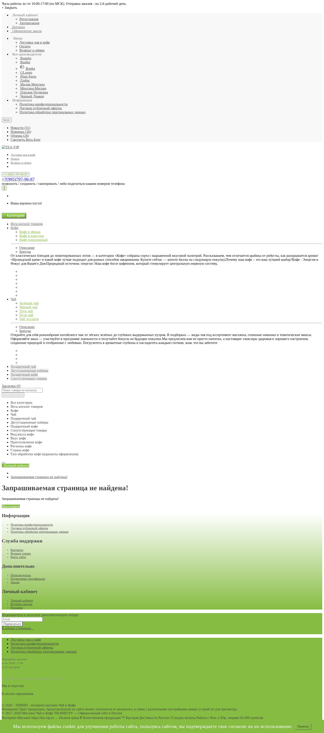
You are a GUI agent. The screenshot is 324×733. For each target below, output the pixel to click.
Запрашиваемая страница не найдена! (39, 477)
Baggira (25, 58)
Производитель (21, 575)
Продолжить (11, 506)
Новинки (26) (21, 132)
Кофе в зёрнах (30, 232)
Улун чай (26, 311)
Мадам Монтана (32, 84)
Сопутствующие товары (29, 378)
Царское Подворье (33, 92)
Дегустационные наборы (29, 370)
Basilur (24, 62)
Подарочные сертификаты (28, 579)
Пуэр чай (26, 315)
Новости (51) (20, 128)
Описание (27, 248)
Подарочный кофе (24, 374)
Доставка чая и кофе (34, 42)
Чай (13, 299)
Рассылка (17, 607)
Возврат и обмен (32, 50)
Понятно (303, 726)
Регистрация (28, 19)
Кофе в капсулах (31, 236)
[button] (15, 465)
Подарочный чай (23, 366)
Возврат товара (21, 553)
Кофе (14, 228)
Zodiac (24, 80)
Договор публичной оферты (40, 108)
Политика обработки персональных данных (52, 112)
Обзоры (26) (20, 136)
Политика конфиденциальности (43, 104)
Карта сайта (18, 557)
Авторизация (29, 23)
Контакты (17, 550)
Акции (15, 582)
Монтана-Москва (32, 88)
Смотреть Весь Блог (26, 139)
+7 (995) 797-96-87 (16, 174)
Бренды (25, 252)
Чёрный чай (28, 307)
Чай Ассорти (29, 319)
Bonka (30, 68)
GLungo (25, 72)
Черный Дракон (31, 96)
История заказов (21, 604)
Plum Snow (28, 76)
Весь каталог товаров (27, 224)
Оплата (24, 46)
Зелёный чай (29, 303)
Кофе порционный (33, 240)
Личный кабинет (22, 600)
